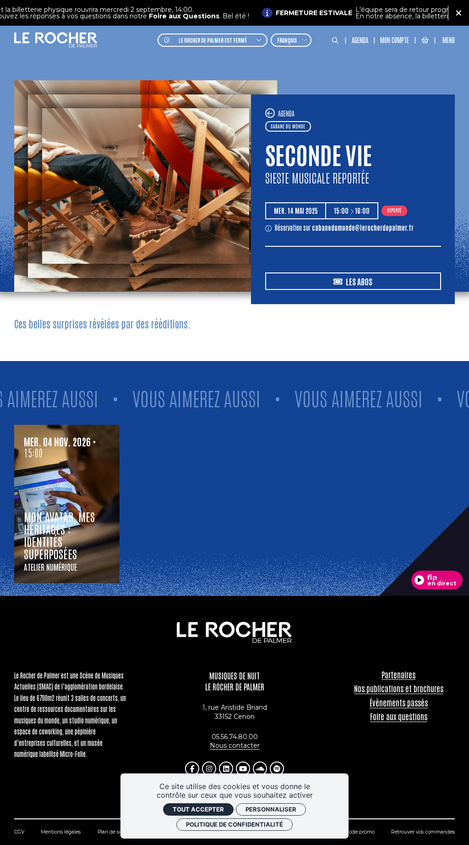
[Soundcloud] (260, 769)
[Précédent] (270, 113)
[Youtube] (243, 769)
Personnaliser (270, 809)
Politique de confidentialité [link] (234, 824)
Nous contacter (235, 745)
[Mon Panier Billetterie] (425, 40)
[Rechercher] (335, 40)
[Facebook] (192, 769)
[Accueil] (56, 40)
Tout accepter (198, 809)
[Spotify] (277, 769)
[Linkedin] (226, 769)
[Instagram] (209, 769)
